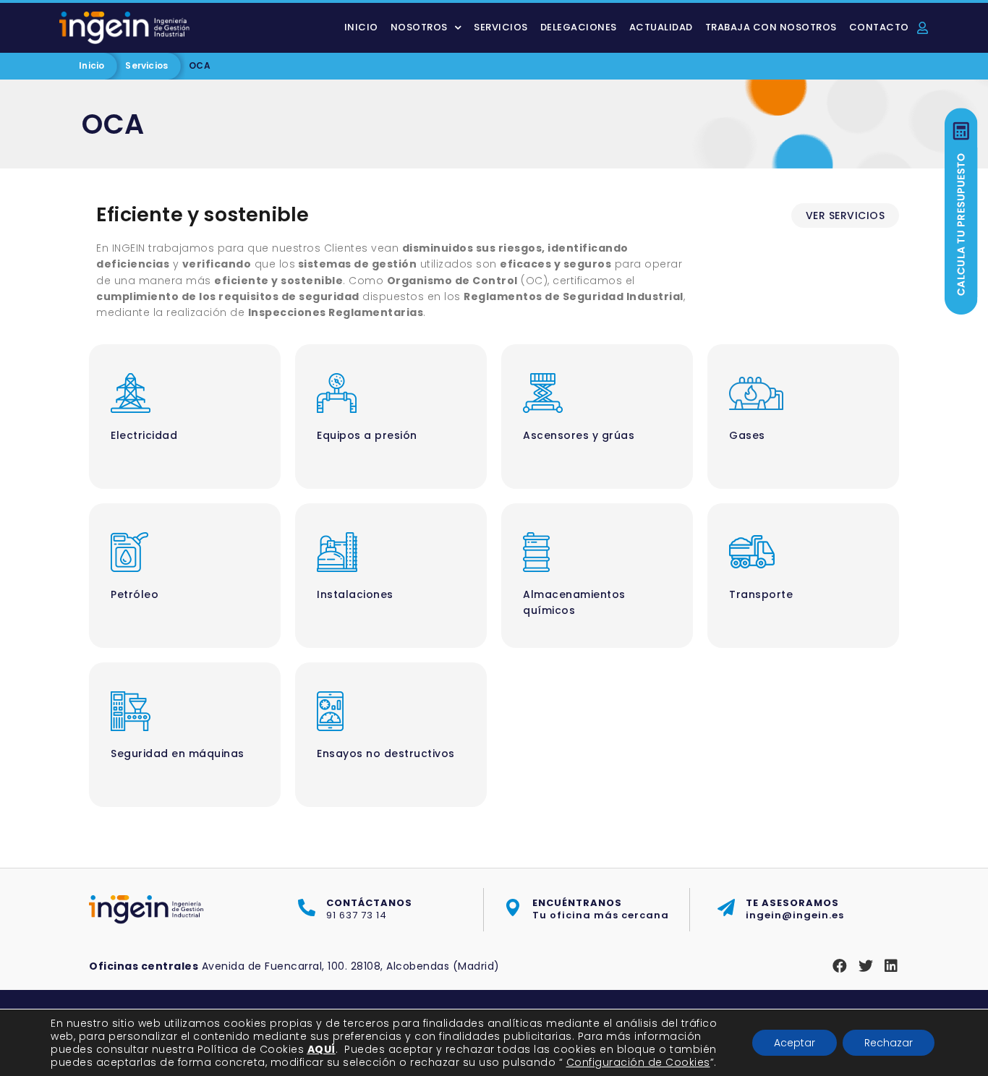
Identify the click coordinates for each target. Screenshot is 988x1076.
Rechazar (888, 1043)
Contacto (879, 27)
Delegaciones (578, 27)
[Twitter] (866, 966)
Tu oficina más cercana (600, 909)
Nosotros (419, 27)
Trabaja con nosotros (771, 27)
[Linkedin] (891, 966)
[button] (845, 215)
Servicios (501, 27)
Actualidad (661, 27)
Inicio (361, 27)
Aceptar (794, 1043)
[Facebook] (839, 966)
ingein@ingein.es (795, 909)
